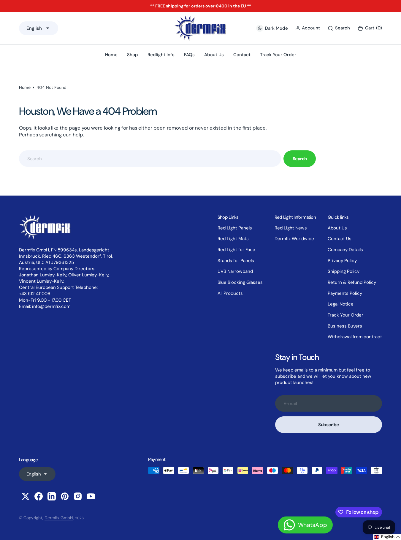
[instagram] (77, 496)
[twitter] (25, 496)
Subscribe (328, 425)
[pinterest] (64, 496)
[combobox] (150, 158)
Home (25, 87)
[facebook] (38, 496)
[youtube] (90, 496)
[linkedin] (51, 496)
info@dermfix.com (51, 306)
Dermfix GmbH (59, 517)
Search (300, 159)
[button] (369, 28)
